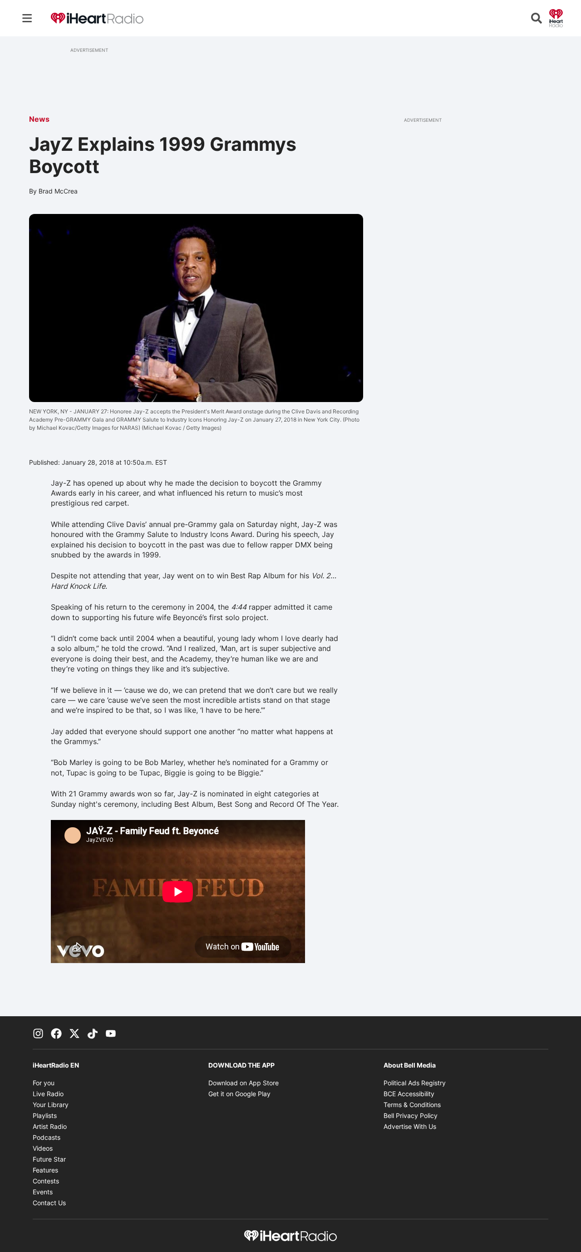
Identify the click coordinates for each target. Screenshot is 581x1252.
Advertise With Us (410, 1126)
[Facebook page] (56, 1032)
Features (45, 1170)
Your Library (51, 1104)
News (39, 119)
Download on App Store (243, 1083)
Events (43, 1192)
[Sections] (27, 18)
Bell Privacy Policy (411, 1115)
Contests (46, 1181)
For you (43, 1083)
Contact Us (49, 1203)
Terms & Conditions (412, 1104)
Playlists (45, 1115)
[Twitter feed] (74, 1032)
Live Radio (48, 1094)
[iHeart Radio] (556, 17)
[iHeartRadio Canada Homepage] (97, 18)
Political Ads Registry (415, 1083)
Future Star (49, 1159)
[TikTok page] (92, 1032)
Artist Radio (50, 1126)
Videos (43, 1148)
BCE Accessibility (409, 1094)
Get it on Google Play (239, 1094)
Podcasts (46, 1137)
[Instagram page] (38, 1032)
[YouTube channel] (110, 1032)
